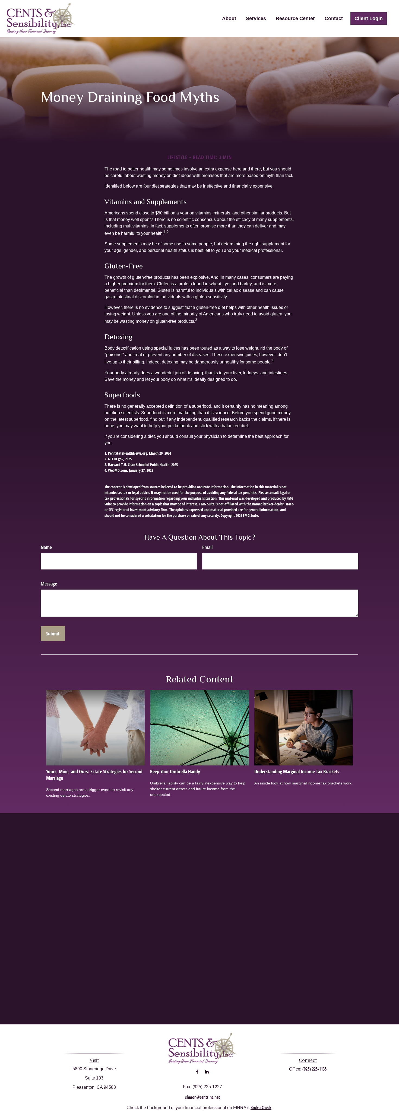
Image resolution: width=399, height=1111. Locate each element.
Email (207, 547)
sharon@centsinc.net (202, 1097)
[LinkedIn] (206, 1071)
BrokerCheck (261, 1107)
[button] (229, 18)
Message (49, 583)
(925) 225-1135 (314, 1069)
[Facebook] (197, 1071)
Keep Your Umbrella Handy (175, 771)
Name (46, 547)
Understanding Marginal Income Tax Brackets (296, 771)
